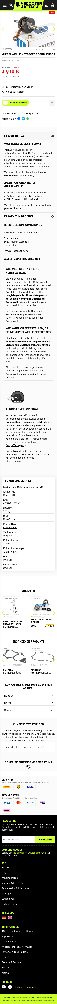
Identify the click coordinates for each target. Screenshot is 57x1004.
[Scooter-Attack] (28, 5)
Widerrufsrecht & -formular (17, 946)
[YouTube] (4, 987)
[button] (18, 118)
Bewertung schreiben (10, 60)
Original (7, 535)
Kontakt (6, 867)
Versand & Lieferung (13, 882)
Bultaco (9, 695)
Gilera (7, 710)
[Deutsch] (4, 918)
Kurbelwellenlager (16, 373)
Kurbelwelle (10, 527)
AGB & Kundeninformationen (18, 930)
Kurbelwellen (27, 441)
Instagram (30, 986)
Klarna (5, 972)
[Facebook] (10, 987)
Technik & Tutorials (12, 962)
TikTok (18, 986)
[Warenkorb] (52, 5)
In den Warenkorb (18, 102)
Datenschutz (9, 941)
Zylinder (14, 441)
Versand (16, 76)
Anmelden (45, 839)
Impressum (8, 936)
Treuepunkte (9, 893)
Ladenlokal (8, 898)
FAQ (4, 872)
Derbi (7, 702)
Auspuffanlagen (15, 445)
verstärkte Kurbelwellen (35, 204)
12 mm (6, 543)
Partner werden (10, 903)
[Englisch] (10, 918)
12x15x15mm (10, 551)
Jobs (4, 956)
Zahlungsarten (10, 877)
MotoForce (8, 49)
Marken (6, 967)
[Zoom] (52, 43)
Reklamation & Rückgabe (15, 888)
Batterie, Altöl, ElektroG (15, 951)
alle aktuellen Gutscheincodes (29, 852)
